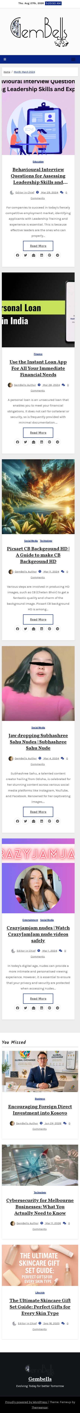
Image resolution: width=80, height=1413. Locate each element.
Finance (38, 354)
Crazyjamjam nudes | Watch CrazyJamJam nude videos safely (38, 934)
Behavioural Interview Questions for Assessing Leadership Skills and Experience (38, 179)
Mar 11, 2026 (53, 1223)
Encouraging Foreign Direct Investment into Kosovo (40, 1110)
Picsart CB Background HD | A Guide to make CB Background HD (38, 555)
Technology (46, 541)
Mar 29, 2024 (49, 192)
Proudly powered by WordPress (26, 1402)
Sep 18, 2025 (51, 1323)
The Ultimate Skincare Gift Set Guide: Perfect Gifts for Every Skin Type (40, 1307)
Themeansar (40, 1407)
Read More (38, 246)
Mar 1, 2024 (49, 950)
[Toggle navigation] (73, 59)
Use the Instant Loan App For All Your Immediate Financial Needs (38, 368)
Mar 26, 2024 (51, 385)
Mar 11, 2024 (51, 571)
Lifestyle (40, 1293)
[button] (5, 59)
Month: (24, 72)
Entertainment (30, 920)
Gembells (40, 1379)
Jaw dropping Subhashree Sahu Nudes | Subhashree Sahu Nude (38, 742)
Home (7, 72)
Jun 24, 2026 (52, 1123)
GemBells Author (25, 385)
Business (40, 1099)
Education (38, 162)
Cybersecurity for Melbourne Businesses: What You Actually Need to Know (40, 1207)
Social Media (31, 541)
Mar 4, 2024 (51, 758)
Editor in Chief (24, 192)
